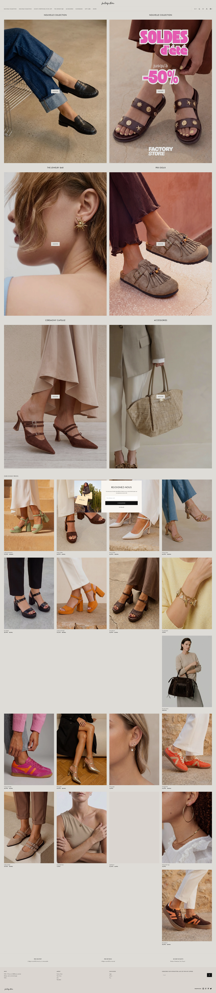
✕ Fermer (121, 507)
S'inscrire (121, 503)
